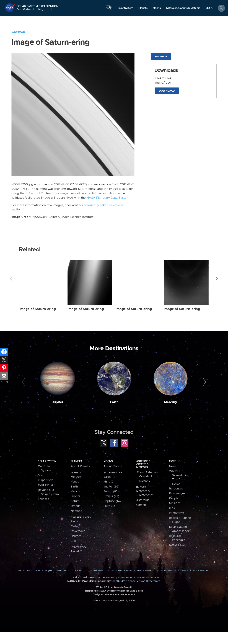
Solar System (47, 461)
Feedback (63, 570)
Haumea (76, 536)
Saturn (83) (111, 491)
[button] (209, 8)
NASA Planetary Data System (108, 197)
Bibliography (43, 570)
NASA (10, 7)
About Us (24, 570)
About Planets (80, 466)
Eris (73, 541)
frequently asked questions (103, 205)
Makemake (78, 531)
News (173, 466)
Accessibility (201, 570)
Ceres (74, 526)
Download (167, 91)
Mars (74, 491)
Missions (174, 503)
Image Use (96, 570)
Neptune (76, 511)
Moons (108, 461)
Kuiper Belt (45, 480)
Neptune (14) (112, 501)
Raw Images (19, 32)
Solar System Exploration (37, 5)
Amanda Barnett (122, 587)
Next (217, 278)
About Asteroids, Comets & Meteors (147, 476)
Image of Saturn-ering (37, 309)
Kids (172, 508)
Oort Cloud (45, 485)
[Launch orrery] (109, 9)
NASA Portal (165, 570)
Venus (75, 481)
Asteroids (142, 500)
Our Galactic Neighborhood (37, 10)
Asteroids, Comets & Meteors (143, 464)
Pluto (74, 521)
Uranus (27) (111, 496)
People (173, 498)
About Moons (112, 466)
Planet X (76, 551)
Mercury (170, 402)
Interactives (177, 513)
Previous (11, 278)
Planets (76, 461)
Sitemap (183, 570)
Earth (114, 402)
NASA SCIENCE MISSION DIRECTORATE (130, 570)
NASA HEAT (177, 545)
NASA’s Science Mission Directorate (138, 581)
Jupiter (57, 402)
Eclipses (43, 499)
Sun (40, 475)
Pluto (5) (109, 506)
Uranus (75, 506)
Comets (141, 505)
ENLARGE (161, 56)
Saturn (75, 501)
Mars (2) (109, 481)
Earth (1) (109, 476)
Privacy (80, 570)
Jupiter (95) (111, 486)
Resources (176, 488)
